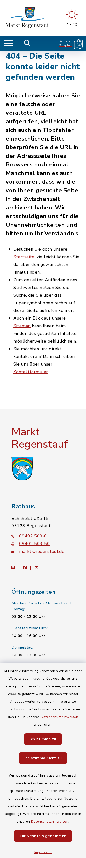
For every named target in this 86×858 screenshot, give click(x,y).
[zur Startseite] (27, 18)
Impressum (43, 852)
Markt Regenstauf (39, 438)
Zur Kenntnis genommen (43, 836)
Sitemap (22, 326)
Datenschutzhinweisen (59, 717)
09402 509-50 (34, 544)
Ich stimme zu (43, 739)
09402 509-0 (33, 536)
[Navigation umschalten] (8, 43)
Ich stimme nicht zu (43, 758)
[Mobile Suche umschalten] (27, 43)
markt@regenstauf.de (41, 551)
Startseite (23, 257)
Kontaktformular (30, 372)
